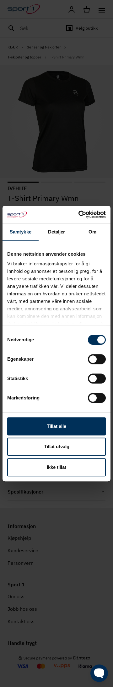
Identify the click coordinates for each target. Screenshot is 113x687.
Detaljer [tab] (56, 231)
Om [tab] (92, 231)
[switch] (97, 359)
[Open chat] (99, 673)
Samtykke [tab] (20, 231)
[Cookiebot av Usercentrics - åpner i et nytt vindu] (80, 214)
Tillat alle (56, 426)
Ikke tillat (56, 467)
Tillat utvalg (56, 446)
